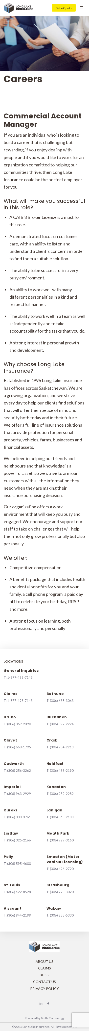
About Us (44, 961)
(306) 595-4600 (19, 864)
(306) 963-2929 (19, 794)
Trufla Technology (52, 1018)
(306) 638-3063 (62, 701)
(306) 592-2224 (62, 724)
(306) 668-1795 (19, 747)
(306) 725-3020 (62, 892)
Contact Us (44, 982)
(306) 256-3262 (19, 771)
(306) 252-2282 (62, 794)
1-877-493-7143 (20, 677)
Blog (44, 975)
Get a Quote (63, 8)
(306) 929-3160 (62, 840)
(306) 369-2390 (19, 724)
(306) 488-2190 (62, 771)
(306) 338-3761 (19, 817)
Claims (44, 968)
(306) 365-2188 (62, 817)
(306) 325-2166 (19, 840)
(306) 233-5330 (62, 915)
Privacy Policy (44, 988)
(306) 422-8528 (19, 892)
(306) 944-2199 (19, 915)
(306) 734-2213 (62, 747)
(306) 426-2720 (62, 869)
